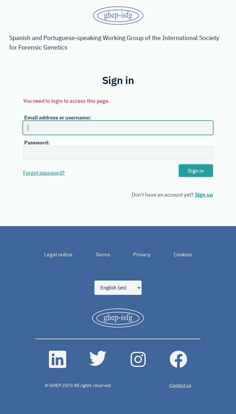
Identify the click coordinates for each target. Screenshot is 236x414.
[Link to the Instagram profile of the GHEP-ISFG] (138, 359)
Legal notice (58, 254)
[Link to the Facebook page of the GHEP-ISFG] (178, 359)
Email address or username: (57, 117)
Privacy (142, 254)
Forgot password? (44, 172)
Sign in (196, 170)
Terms (103, 254)
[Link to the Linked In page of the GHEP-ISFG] (57, 359)
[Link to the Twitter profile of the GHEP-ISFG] (97, 359)
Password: (37, 142)
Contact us (180, 385)
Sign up (204, 194)
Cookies (183, 254)
